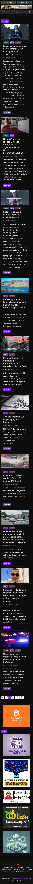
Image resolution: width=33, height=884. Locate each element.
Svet (17, 871)
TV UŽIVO (9, 2)
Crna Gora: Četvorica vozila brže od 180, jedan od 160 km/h (13, 478)
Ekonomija (4, 869)
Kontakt (27, 871)
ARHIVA (16, 874)
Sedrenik (12, 607)
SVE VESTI (18, 42)
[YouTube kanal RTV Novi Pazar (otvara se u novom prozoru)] (18, 865)
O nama (22, 871)
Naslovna (6, 867)
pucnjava (7, 607)
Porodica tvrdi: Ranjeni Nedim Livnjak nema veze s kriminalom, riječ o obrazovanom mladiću (15, 595)
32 (19, 698)
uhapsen (15, 668)
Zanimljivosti (7, 871)
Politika (27, 867)
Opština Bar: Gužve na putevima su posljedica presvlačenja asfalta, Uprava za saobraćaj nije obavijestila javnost (15, 537)
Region (12, 42)
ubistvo (10, 668)
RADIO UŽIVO (24, 2)
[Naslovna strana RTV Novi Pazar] (16, 12)
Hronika (6, 650)
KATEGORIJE (20, 867)
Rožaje (6, 668)
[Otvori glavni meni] (3, 12)
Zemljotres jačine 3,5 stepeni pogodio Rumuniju (13, 419)
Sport (9, 869)
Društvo (6, 42)
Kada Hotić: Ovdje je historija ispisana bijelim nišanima (13, 215)
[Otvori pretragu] (29, 12)
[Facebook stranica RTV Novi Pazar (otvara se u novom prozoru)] (15, 865)
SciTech (30, 869)
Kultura (24, 869)
